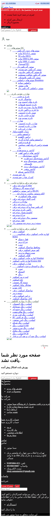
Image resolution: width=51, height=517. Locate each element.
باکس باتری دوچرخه (21, 210)
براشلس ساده (24, 83)
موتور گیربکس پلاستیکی (29, 77)
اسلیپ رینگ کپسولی (22, 304)
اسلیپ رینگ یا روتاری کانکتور (23, 301)
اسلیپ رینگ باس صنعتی (23, 320)
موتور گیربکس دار (23, 67)
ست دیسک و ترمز (26, 253)
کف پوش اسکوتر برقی (28, 250)
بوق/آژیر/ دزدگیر (19, 201)
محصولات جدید (14, 391)
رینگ (20, 274)
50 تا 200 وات (24, 56)
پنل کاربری (12, 430)
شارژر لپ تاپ (25, 129)
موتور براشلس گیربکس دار (30, 88)
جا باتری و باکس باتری (28, 110)
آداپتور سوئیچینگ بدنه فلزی (36, 158)
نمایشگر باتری (24, 99)
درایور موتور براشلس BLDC (25, 191)
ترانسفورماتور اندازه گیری (30, 139)
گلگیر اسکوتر (24, 255)
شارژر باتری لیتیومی (27, 123)
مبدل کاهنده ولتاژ (20, 131)
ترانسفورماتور (21, 134)
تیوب (20, 245)
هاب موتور (23, 85)
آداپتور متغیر (29, 169)
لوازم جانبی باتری (26, 115)
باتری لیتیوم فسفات (27, 104)
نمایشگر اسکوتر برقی (22, 290)
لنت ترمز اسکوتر (20, 277)
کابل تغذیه (17, 288)
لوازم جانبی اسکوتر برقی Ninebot (28, 258)
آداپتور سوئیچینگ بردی (34, 166)
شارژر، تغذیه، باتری (18, 94)
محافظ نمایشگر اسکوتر (29, 247)
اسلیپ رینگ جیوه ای (21, 309)
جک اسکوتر (17, 280)
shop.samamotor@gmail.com (21, 471)
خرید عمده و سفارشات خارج (20, 406)
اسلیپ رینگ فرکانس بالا (23, 317)
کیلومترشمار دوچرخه (22, 212)
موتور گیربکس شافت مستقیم (32, 75)
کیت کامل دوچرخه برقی (23, 199)
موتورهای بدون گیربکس (25, 50)
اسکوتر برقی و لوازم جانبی (21, 229)
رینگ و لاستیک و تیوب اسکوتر (28, 266)
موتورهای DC (15, 48)
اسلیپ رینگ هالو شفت (23, 312)
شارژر (17, 121)
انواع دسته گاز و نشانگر (23, 188)
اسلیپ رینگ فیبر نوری (22, 315)
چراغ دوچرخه (18, 215)
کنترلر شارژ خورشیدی (22, 177)
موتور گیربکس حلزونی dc (30, 72)
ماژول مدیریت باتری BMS (30, 107)
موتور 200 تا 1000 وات (28, 59)
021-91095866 (11, 3)
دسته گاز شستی (20, 282)
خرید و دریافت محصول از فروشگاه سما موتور (28, 404)
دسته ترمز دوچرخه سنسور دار (26, 223)
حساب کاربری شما (10, 419)
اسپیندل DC (23, 64)
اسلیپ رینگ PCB (20, 333)
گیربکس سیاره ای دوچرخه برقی (27, 207)
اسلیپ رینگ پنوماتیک (22, 306)
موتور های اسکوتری (27, 196)
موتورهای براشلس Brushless (27, 80)
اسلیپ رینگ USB (20, 325)
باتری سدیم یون (25, 118)
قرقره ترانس (24, 142)
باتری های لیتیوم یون (27, 102)
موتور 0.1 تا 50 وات (27, 53)
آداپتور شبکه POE (26, 172)
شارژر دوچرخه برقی (22, 204)
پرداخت (5, 27)
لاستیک (21, 271)
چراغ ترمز (23, 242)
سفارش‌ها (11, 435)
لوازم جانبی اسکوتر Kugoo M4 (26, 261)
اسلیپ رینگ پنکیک (20, 331)
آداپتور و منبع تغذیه (23, 150)
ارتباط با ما (12, 409)
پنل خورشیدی (18, 174)
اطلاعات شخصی (15, 432)
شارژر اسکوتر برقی (21, 263)
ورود (9, 427)
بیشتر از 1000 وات (26, 61)
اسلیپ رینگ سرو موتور (23, 328)
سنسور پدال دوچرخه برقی (24, 218)
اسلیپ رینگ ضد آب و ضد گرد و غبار (29, 336)
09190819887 (45, 3)
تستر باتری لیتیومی (27, 113)
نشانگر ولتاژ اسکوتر (21, 285)
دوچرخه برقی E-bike (22, 185)
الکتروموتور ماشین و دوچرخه (28, 193)
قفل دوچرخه (18, 220)
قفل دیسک (23, 239)
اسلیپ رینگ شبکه (20, 323)
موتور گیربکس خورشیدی (30, 69)
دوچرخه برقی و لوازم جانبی (22, 183)
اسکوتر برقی (18, 231)
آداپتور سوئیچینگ (28, 156)
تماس (4, 440)
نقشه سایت (12, 412)
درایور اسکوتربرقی (21, 296)
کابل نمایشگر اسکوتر (22, 298)
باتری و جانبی (20, 96)
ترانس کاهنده (24, 137)
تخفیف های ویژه (14, 389)
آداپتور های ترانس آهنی (28, 153)
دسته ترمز (17, 293)
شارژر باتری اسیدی (27, 126)
